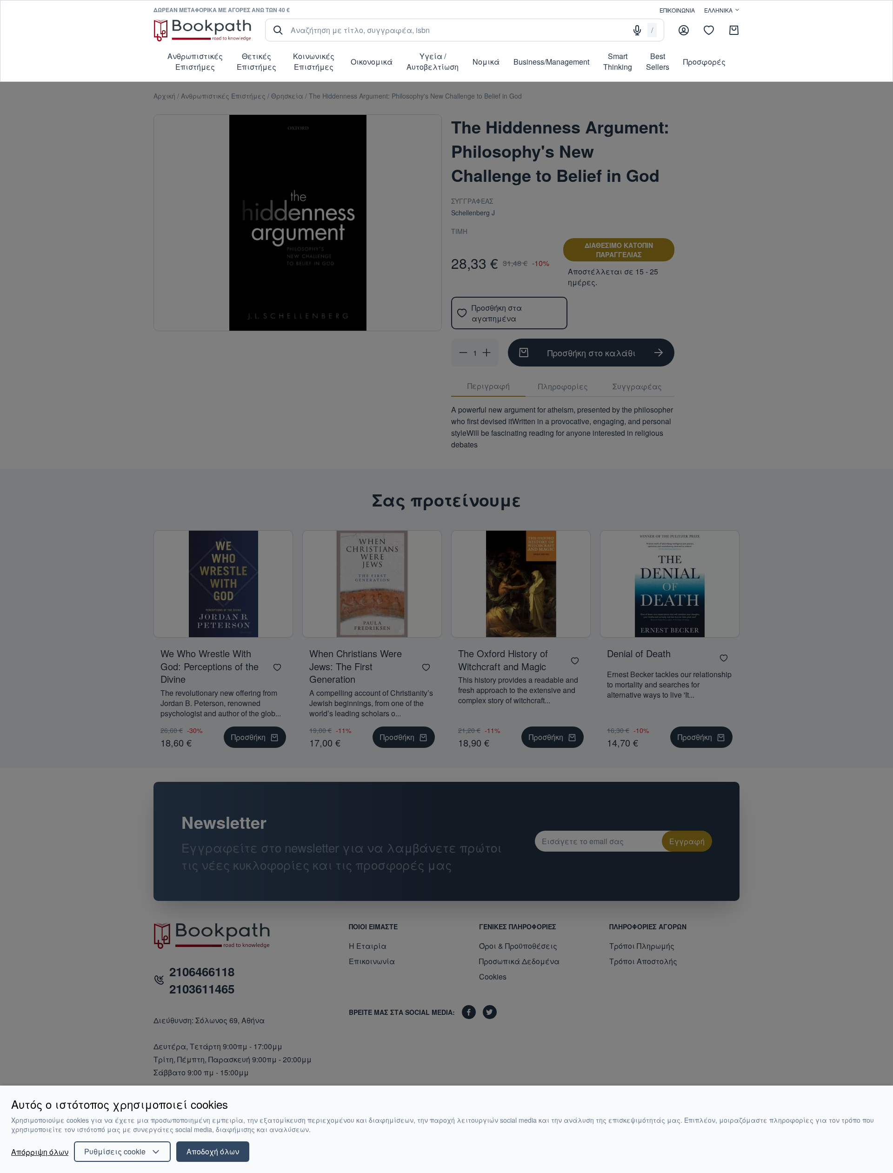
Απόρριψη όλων (39, 1151)
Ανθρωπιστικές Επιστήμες (195, 61)
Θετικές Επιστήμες (256, 61)
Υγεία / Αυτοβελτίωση (433, 61)
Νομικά (486, 61)
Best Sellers (657, 61)
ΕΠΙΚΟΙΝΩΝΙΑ (677, 10)
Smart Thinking (617, 61)
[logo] (202, 30)
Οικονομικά (372, 61)
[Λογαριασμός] (683, 30)
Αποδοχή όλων (213, 1151)
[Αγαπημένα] (708, 30)
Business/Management (551, 61)
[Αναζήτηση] (278, 30)
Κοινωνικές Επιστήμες (313, 61)
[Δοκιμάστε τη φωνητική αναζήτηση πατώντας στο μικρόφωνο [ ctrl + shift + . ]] (637, 30)
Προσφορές (704, 61)
